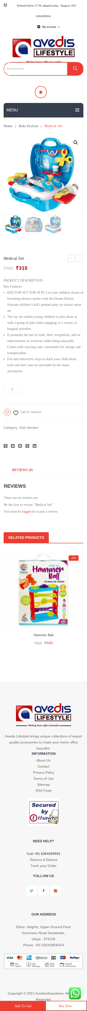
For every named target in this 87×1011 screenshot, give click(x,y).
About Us (43, 760)
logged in (28, 511)
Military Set (80, 259)
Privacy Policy (43, 772)
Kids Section (28, 126)
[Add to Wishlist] (42, 622)
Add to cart (23, 1006)
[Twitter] (13, 446)
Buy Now (65, 1006)
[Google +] (27, 446)
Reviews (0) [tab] (22, 470)
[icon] (40, 92)
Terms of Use (43, 778)
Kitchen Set (72, 259)
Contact (44, 766)
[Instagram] (56, 891)
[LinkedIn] (34, 446)
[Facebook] (5, 446)
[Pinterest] (20, 446)
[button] (75, 142)
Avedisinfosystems (49, 993)
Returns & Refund (43, 860)
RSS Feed (43, 791)
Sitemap (43, 784)
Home (8, 126)
